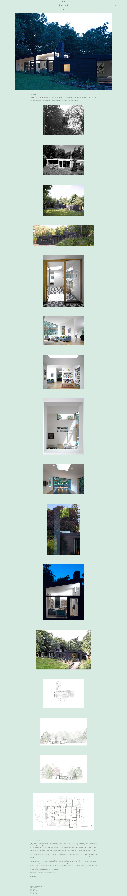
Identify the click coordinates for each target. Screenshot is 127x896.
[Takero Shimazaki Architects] (63, 5)
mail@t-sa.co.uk (33, 893)
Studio (12, 5)
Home (3, 5)
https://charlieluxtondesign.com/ (47, 872)
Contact (17, 5)
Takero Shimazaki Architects (118, 5)
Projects (8, 5)
